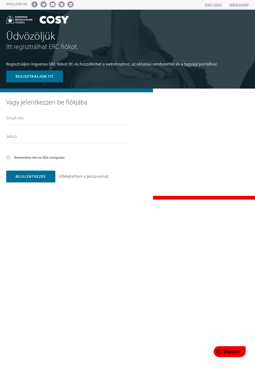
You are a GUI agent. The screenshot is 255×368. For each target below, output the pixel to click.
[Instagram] (61, 4)
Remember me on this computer (39, 157)
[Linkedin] (70, 4)
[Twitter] (43, 4)
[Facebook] (34, 4)
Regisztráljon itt (34, 76)
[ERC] (37, 21)
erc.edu (213, 5)
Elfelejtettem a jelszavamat (84, 176)
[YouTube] (52, 4)
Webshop (239, 5)
